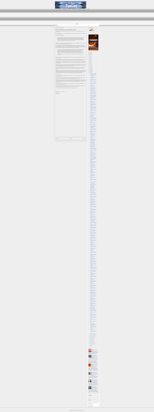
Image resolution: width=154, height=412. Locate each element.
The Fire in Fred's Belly (93, 81)
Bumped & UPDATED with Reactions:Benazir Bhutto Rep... (93, 97)
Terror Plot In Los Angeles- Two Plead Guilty (93, 177)
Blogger (83, 410)
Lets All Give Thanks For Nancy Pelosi (93, 189)
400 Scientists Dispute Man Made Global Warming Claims (93, 140)
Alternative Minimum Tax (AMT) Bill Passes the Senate (93, 255)
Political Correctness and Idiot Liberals (93, 190)
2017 (90, 61)
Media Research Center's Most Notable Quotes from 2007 (93, 75)
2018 (90, 60)
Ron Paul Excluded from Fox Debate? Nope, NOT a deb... (93, 89)
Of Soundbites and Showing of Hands (92, 183)
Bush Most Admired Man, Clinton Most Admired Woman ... (93, 108)
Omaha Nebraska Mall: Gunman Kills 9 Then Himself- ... (93, 282)
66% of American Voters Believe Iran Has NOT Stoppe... (93, 238)
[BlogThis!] (56, 93)
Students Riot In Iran (92, 231)
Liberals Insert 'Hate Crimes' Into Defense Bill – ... (93, 288)
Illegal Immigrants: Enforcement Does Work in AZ (92, 146)
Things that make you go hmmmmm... (93, 169)
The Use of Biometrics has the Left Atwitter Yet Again (93, 129)
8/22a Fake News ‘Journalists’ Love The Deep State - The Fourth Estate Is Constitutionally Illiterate (95, 373)
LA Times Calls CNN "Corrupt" (92, 329)
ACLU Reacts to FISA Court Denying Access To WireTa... (93, 217)
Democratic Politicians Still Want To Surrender (93, 270)
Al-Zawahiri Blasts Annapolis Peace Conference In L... (92, 187)
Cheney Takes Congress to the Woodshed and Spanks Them (93, 262)
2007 (90, 72)
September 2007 (92, 335)
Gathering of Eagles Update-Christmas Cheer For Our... (92, 175)
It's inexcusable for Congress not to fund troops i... (93, 304)
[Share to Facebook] (58, 93)
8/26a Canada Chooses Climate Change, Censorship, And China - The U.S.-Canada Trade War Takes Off (95, 387)
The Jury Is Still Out (92, 307)
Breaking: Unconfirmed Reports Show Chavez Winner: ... (93, 315)
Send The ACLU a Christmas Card (92, 163)
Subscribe (79, 9)
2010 (90, 69)
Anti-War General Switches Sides (92, 242)
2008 (90, 71)
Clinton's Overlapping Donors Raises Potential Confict (92, 134)
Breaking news (65, 9)
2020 (90, 58)
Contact (88, 9)
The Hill (81, 81)
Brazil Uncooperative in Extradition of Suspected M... (93, 274)
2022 (90, 57)
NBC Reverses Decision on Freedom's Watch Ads (93, 233)
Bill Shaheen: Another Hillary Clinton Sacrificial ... (93, 195)
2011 (90, 68)
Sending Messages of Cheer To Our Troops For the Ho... (93, 293)
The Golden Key (92, 250)
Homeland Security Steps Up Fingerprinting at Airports (93, 225)
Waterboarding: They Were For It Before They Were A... (92, 236)
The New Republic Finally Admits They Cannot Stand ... (93, 327)
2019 (90, 59)
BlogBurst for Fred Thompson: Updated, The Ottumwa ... (93, 102)
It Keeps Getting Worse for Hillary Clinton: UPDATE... (93, 299)
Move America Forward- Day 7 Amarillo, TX (93, 295)
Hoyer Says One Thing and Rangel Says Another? (93, 155)
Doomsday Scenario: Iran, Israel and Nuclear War (93, 118)
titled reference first (62, 33)
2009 (90, 70)
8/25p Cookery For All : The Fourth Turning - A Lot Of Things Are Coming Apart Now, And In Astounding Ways (95, 381)
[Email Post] (66, 91)
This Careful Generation (93, 181)
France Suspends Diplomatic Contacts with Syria (93, 78)
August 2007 (91, 336)
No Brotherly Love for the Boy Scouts (93, 266)
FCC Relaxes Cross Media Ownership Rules (93, 153)
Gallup (76, 83)
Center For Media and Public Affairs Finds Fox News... (93, 100)
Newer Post (57, 138)
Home (56, 9)
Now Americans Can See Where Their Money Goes (93, 197)
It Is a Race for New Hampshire (92, 138)
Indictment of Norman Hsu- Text (92, 297)
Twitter (60, 9)
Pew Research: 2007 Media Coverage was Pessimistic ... (93, 127)
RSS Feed (84, 9)
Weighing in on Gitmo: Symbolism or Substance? (93, 279)
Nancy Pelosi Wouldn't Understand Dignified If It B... (93, 252)
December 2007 (92, 73)
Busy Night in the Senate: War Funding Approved (93, 148)
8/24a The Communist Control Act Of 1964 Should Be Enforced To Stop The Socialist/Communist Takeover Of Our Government (93, 366)
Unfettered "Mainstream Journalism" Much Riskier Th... (93, 159)
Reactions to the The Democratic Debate (92, 192)
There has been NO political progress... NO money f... (93, 291)
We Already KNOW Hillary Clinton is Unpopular (93, 157)
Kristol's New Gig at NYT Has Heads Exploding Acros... (93, 93)
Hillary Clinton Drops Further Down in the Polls (93, 213)
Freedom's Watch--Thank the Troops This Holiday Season (93, 268)
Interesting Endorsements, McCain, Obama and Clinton (93, 172)
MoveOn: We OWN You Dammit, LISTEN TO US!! (93, 228)
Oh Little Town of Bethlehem (92, 115)
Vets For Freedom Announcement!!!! (92, 221)
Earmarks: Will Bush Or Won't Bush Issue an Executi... (93, 132)
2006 (90, 345)
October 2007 (92, 334)
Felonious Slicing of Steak (93, 149)
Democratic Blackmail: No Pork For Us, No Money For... (93, 223)
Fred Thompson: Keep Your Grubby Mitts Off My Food (93, 286)
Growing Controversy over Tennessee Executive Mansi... (93, 80)
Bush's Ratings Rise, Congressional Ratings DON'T (93, 204)
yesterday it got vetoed (73, 75)
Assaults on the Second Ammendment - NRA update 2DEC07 (93, 325)
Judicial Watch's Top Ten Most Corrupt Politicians (93, 95)
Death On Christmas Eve (93, 106)
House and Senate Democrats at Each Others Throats (92, 200)
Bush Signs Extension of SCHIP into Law (93, 91)
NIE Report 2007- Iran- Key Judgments (93, 306)
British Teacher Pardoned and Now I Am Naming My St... (93, 311)
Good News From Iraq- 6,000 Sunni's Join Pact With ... (93, 331)
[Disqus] (71, 105)
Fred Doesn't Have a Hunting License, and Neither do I (93, 259)
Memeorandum (74, 9)
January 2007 (92, 344)
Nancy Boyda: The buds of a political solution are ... (93, 111)
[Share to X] (57, 93)
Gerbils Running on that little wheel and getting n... (93, 207)
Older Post (84, 138)
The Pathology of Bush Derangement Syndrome (93, 249)
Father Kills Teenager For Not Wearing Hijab (93, 219)
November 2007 (92, 333)
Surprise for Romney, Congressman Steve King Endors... (93, 166)
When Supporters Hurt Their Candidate (93, 309)
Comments (57, 92)
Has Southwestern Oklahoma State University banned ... (93, 143)
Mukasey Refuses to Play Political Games (93, 184)
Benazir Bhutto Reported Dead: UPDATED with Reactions (93, 105)
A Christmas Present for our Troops (93, 112)
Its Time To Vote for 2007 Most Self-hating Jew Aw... (93, 84)
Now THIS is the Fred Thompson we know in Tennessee (93, 202)
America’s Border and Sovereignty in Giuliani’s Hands (93, 241)
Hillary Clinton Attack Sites (93, 144)
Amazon (69, 9)
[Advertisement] (77, 16)
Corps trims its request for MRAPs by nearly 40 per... (93, 318)
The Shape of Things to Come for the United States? (93, 264)
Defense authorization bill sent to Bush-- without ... (93, 180)
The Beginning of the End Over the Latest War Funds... (93, 247)
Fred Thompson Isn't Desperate (92, 85)
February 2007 (92, 343)
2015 (90, 63)
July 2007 (91, 337)
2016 (90, 62)
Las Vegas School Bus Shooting (93, 215)
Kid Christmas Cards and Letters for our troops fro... (93, 277)
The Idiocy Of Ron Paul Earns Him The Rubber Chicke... (93, 120)
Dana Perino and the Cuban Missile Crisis (93, 230)
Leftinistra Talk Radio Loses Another (92, 257)
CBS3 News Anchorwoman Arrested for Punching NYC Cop (93, 162)
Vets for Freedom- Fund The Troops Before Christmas (93, 301)
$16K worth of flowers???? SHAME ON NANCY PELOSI (93, 209)
